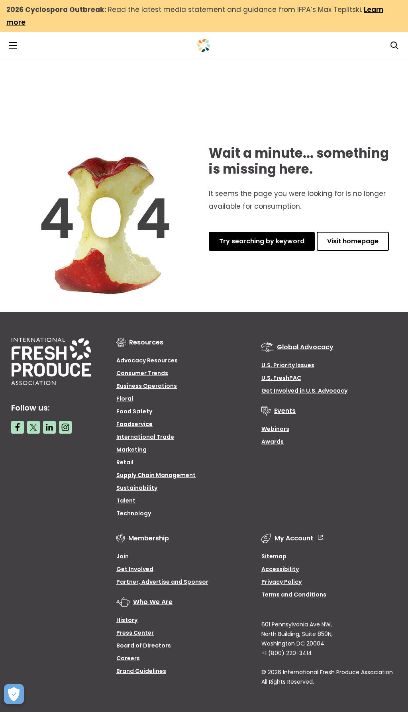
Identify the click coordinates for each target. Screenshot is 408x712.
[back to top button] (388, 659)
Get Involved (134, 569)
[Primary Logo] (203, 45)
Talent (125, 501)
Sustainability (136, 488)
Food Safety (134, 411)
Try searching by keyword (261, 241)
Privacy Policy (281, 582)
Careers (128, 658)
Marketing (131, 450)
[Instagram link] (65, 427)
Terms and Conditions (293, 595)
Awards (272, 442)
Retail (124, 462)
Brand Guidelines (141, 671)
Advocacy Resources (147, 360)
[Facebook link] (17, 427)
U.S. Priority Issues (287, 365)
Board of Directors (143, 645)
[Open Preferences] (14, 694)
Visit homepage (353, 241)
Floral (124, 399)
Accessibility (280, 569)
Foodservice (134, 424)
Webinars (275, 429)
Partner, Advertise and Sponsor (162, 582)
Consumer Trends (142, 373)
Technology (133, 513)
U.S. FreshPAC (281, 378)
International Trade (145, 437)
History (126, 620)
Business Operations (146, 386)
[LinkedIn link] (49, 427)
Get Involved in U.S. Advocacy (304, 391)
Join (122, 556)
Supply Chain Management (156, 475)
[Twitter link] (33, 427)
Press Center (135, 633)
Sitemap (273, 556)
